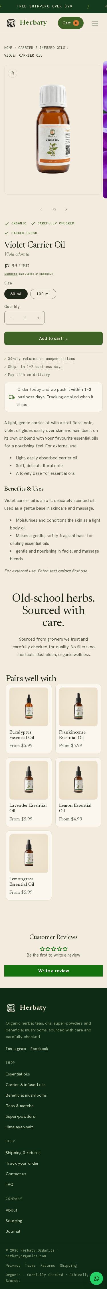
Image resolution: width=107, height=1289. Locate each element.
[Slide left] (41, 209)
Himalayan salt (19, 1126)
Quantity (12, 306)
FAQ (9, 1184)
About (11, 1210)
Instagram (15, 1049)
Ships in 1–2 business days (35, 367)
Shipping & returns (23, 1152)
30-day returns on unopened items (41, 359)
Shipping (11, 274)
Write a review (53, 971)
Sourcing (14, 1220)
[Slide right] (66, 209)
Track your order (22, 1163)
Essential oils (18, 1074)
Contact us (16, 1173)
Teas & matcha (20, 1105)
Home (8, 48)
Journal (13, 1231)
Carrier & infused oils (26, 1084)
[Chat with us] (96, 1278)
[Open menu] (95, 23)
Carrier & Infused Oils (41, 48)
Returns (48, 1266)
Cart (69, 22)
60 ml (16, 293)
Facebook (39, 1049)
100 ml (43, 293)
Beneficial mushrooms (26, 1095)
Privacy (13, 1266)
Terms (30, 1266)
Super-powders (20, 1116)
